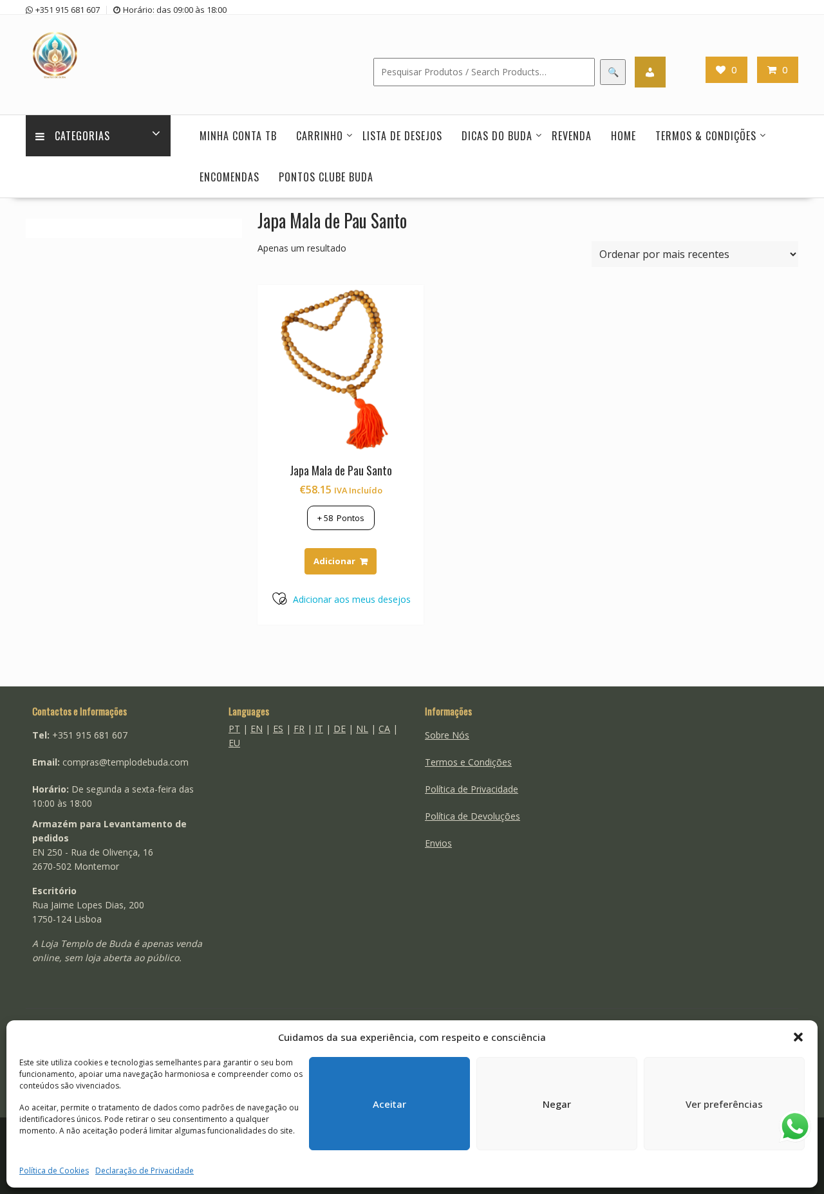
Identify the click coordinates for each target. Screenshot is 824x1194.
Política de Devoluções (472, 816)
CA (384, 728)
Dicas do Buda (497, 135)
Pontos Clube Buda (326, 177)
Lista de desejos (402, 135)
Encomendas (229, 177)
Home (623, 135)
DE (339, 728)
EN (256, 728)
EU (234, 743)
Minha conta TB (238, 135)
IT (319, 728)
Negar (557, 1104)
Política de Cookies (54, 1170)
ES (278, 728)
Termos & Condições (705, 135)
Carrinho (319, 135)
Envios (438, 843)
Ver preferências (724, 1104)
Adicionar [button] (334, 561)
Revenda (572, 135)
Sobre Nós (447, 735)
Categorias (82, 135)
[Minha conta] (650, 72)
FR (299, 728)
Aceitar (389, 1104)
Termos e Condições (468, 762)
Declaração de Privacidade (144, 1170)
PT (234, 728)
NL (362, 728)
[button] (798, 1037)
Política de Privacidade (471, 789)
